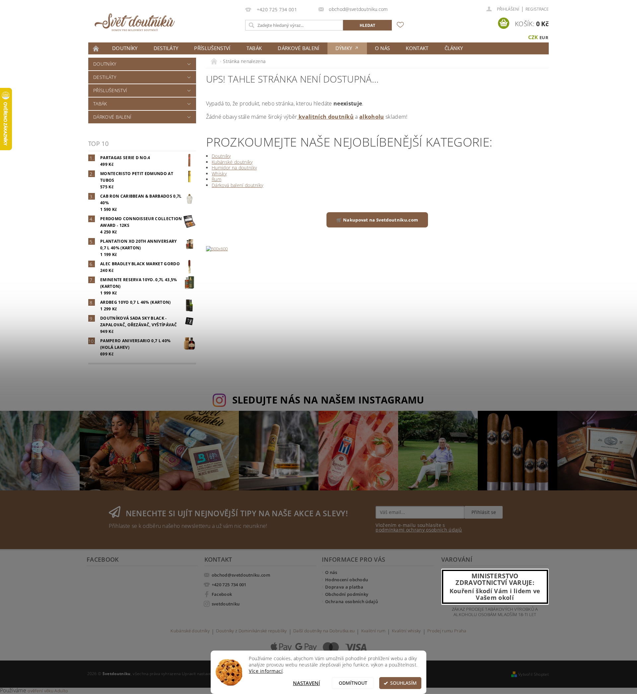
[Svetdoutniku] (134, 22)
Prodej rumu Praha (446, 631)
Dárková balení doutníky (237, 185)
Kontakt (417, 48)
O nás (382, 48)
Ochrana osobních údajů (351, 601)
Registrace (537, 9)
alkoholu (371, 116)
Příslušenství (212, 48)
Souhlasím (403, 683)
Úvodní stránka (96, 48)
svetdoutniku (226, 604)
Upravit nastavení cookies (206, 673)
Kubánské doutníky (232, 162)
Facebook (222, 594)
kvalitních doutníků (325, 116)
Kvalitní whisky (406, 631)
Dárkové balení (298, 48)
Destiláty (166, 48)
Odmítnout (353, 683)
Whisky (219, 173)
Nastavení (306, 683)
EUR (543, 37)
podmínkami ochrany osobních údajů (419, 530)
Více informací (266, 671)
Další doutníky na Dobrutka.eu (324, 631)
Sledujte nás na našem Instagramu (328, 399)
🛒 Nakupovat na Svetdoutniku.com (377, 220)
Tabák (254, 48)
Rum (216, 179)
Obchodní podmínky (346, 594)
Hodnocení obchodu (346, 580)
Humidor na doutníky (234, 167)
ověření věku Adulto (48, 691)
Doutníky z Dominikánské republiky (251, 631)
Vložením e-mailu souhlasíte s (419, 527)
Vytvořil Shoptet (533, 674)
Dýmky (344, 48)
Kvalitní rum (373, 631)
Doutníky (125, 48)
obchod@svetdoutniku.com (241, 575)
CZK (533, 37)
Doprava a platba (344, 587)
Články (454, 48)
